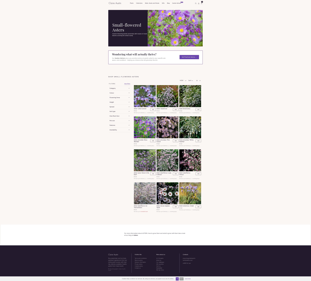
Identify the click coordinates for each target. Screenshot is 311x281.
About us (158, 260)
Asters (136, 235)
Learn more (188, 278)
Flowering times (115, 97)
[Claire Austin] (115, 3)
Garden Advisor (177, 3)
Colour (112, 93)
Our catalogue (160, 262)
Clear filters (127, 83)
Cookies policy (139, 266)
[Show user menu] (198, 3)
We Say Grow (160, 270)
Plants (132, 3)
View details (145, 96)
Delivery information (140, 262)
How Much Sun (114, 116)
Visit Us (158, 266)
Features (112, 125)
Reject (181, 278)
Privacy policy (139, 264)
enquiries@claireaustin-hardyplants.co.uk (189, 259)
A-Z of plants (160, 258)
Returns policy (139, 260)
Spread (112, 107)
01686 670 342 (187, 263)
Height (112, 102)
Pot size (112, 120)
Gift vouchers (160, 264)
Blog (168, 3)
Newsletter (159, 268)
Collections (139, 3)
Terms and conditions (141, 258)
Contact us (138, 268)
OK (177, 278)
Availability (113, 130)
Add (153, 109)
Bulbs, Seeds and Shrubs (152, 3)
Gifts (163, 3)
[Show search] (195, 3)
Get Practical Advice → (189, 57)
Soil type (112, 111)
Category (113, 88)
